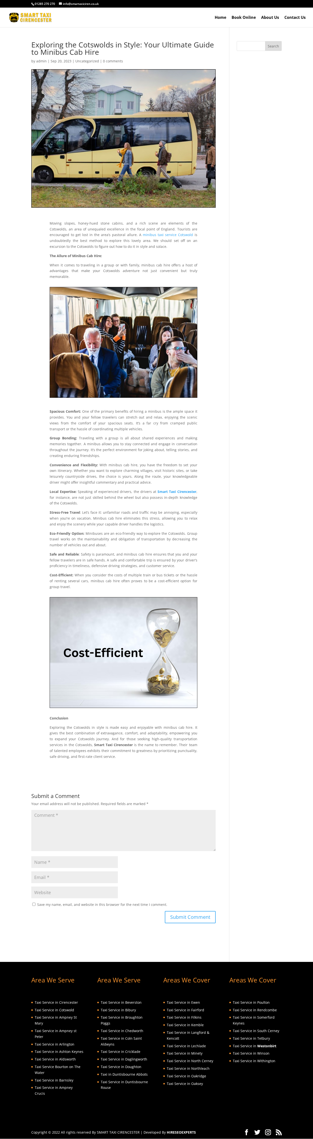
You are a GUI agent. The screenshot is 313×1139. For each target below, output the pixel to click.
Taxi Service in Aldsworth (55, 1059)
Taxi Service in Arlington (54, 1044)
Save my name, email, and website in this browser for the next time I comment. (102, 904)
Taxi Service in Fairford (185, 1010)
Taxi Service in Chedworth (122, 1030)
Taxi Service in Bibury (118, 1010)
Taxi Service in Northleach (188, 1068)
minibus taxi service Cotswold (168, 234)
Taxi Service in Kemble (185, 1025)
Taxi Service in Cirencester (56, 1002)
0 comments (113, 61)
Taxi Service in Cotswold (54, 1010)
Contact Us (295, 18)
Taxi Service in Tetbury (251, 1038)
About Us (270, 18)
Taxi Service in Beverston (121, 1002)
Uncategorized (87, 61)
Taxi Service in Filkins (184, 1017)
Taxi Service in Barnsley (54, 1080)
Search (273, 46)
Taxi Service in (254, 1046)
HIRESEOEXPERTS (181, 1132)
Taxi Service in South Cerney (256, 1030)
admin (41, 61)
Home (220, 18)
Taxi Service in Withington (254, 1061)
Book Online (244, 18)
